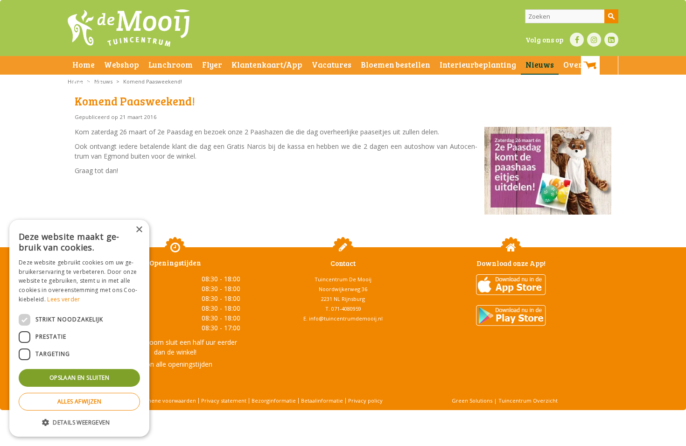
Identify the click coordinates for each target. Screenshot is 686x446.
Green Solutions (472, 400)
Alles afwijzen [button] (79, 401)
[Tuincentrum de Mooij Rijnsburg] (128, 28)
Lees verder (63, 299)
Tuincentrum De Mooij (343, 279)
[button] (79, 422)
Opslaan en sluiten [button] (79, 378)
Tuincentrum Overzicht (528, 400)
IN (594, 40)
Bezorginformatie (274, 400)
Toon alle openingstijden (175, 364)
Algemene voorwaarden (165, 400)
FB (577, 40)
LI (611, 40)
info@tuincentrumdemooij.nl (346, 318)
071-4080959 (346, 308)
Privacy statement (223, 400)
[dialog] (79, 328)
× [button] (138, 229)
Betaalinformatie (322, 400)
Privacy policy (365, 400)
